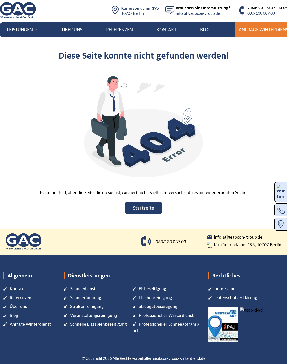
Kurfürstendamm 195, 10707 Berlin (247, 244)
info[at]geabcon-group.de (198, 13)
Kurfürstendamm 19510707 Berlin (140, 11)
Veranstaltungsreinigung (93, 315)
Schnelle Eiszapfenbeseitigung (98, 324)
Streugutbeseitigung (158, 306)
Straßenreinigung (87, 306)
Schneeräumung (85, 297)
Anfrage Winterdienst (30, 324)
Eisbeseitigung (152, 288)
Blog (205, 29)
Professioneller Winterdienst (166, 315)
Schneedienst (83, 288)
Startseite (143, 208)
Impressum (225, 288)
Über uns (72, 29)
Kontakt (166, 29)
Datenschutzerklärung (236, 297)
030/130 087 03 (261, 13)
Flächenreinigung (155, 297)
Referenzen (119, 29)
